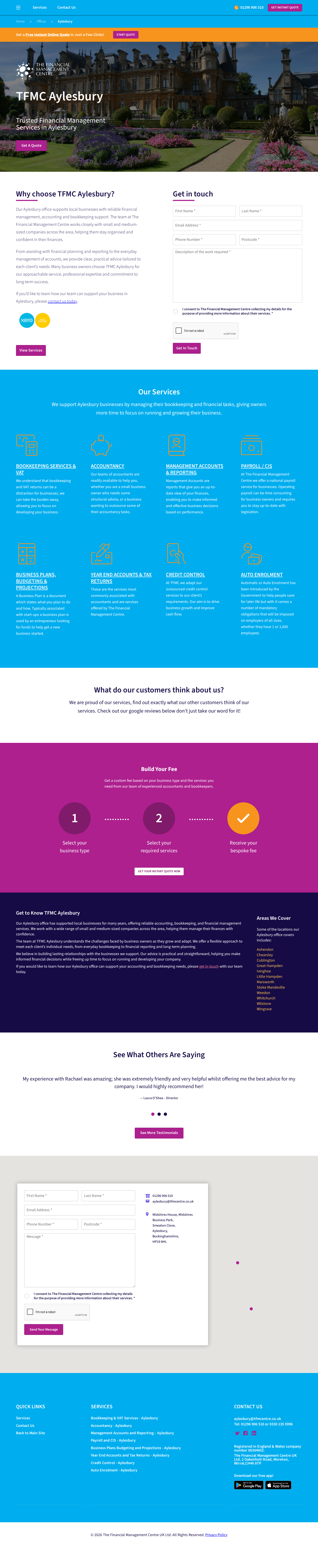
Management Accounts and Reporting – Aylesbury (132, 1433)
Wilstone (264, 1003)
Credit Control (185, 574)
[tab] (152, 1114)
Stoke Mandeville (271, 987)
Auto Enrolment (262, 574)
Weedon (263, 993)
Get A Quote (31, 145)
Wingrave (264, 1009)
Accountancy (107, 466)
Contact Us (66, 7)
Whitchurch (266, 998)
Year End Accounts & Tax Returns (121, 578)
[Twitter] (237, 1433)
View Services (30, 350)
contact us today (62, 301)
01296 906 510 (251, 7)
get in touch (209, 966)
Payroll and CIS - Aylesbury (113, 1440)
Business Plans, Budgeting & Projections (36, 581)
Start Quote (126, 35)
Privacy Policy (216, 1535)
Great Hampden (270, 965)
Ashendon (265, 949)
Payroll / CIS (256, 466)
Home (20, 21)
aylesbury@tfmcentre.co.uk (173, 1201)
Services (40, 7)
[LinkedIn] (254, 1433)
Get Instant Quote (285, 7)
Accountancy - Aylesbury (111, 1425)
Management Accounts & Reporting (194, 469)
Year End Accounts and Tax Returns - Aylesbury (130, 1455)
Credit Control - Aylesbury (113, 1463)
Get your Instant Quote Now (159, 871)
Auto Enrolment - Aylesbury (114, 1470)
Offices (41, 21)
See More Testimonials (159, 1132)
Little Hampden (269, 976)
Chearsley (265, 955)
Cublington (266, 960)
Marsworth (265, 982)
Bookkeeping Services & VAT (46, 469)
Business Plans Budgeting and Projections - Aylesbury (136, 1448)
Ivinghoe (264, 971)
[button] (251, 1308)
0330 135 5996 (281, 1424)
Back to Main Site (30, 1433)
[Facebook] (245, 1433)
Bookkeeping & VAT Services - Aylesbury (124, 1418)
